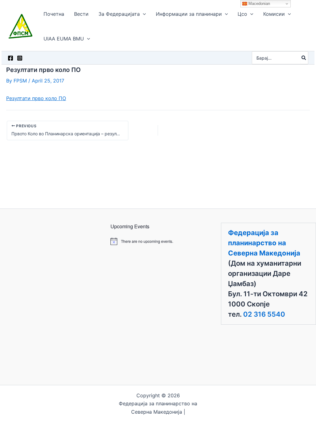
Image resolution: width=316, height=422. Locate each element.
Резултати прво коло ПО (36, 98)
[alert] (158, 241)
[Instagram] (20, 58)
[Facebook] (10, 58)
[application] (143, 14)
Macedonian (258, 3)
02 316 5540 (264, 314)
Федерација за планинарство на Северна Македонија (264, 243)
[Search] (304, 58)
